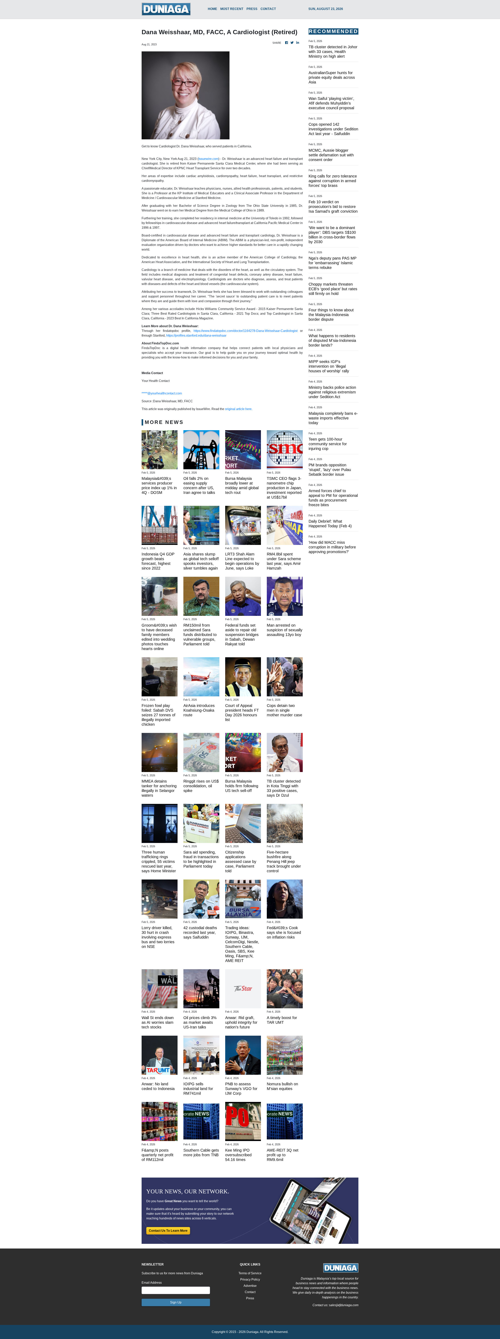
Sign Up (175, 1302)
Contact (250, 1292)
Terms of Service (250, 1273)
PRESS (251, 9)
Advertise (250, 1285)
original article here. (238, 409)
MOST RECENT (231, 9)
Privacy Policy (250, 1279)
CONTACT (268, 9)
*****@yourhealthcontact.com (162, 393)
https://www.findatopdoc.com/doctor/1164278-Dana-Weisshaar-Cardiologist (245, 330)
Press (250, 1298)
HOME (212, 9)
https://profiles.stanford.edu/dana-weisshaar (196, 335)
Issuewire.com (208, 158)
